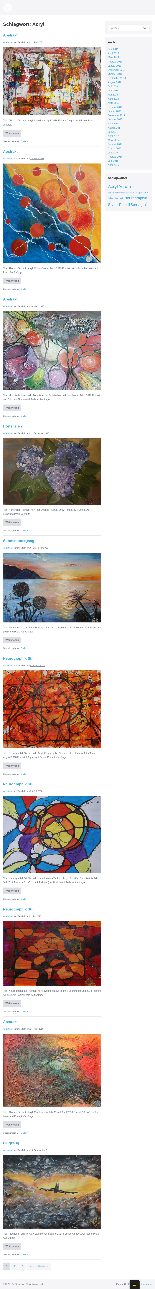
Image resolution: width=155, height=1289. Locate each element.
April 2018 (113, 98)
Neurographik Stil (18, 658)
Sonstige (137, 205)
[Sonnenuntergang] (52, 587)
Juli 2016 (113, 152)
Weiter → (43, 1266)
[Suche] (144, 28)
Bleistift (126, 193)
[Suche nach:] (128, 27)
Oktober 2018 (115, 74)
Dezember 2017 (116, 115)
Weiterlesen (13, 132)
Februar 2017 (115, 144)
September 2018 (117, 78)
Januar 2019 (114, 65)
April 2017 (113, 136)
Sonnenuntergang (18, 541)
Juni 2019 (113, 49)
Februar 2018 (115, 107)
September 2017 (117, 123)
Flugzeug (11, 1143)
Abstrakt (10, 35)
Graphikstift (141, 192)
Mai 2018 (113, 94)
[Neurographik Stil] (52, 709)
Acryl (113, 186)
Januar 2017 (114, 148)
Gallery (24, 141)
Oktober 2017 (115, 119)
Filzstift (131, 193)
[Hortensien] (52, 471)
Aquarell (126, 186)
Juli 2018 (113, 86)
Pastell (124, 205)
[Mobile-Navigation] (150, 7)
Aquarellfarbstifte (115, 193)
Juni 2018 (113, 90)
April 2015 (113, 165)
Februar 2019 (115, 61)
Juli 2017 (113, 132)
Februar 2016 (115, 156)
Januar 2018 (114, 111)
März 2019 (113, 57)
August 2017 (115, 128)
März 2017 (113, 140)
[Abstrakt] (52, 81)
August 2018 (115, 82)
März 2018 (113, 103)
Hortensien (12, 426)
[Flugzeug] (52, 1192)
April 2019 (113, 53)
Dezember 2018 (116, 70)
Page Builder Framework (140, 1284)
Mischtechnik (116, 198)
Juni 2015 (113, 161)
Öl (146, 205)
